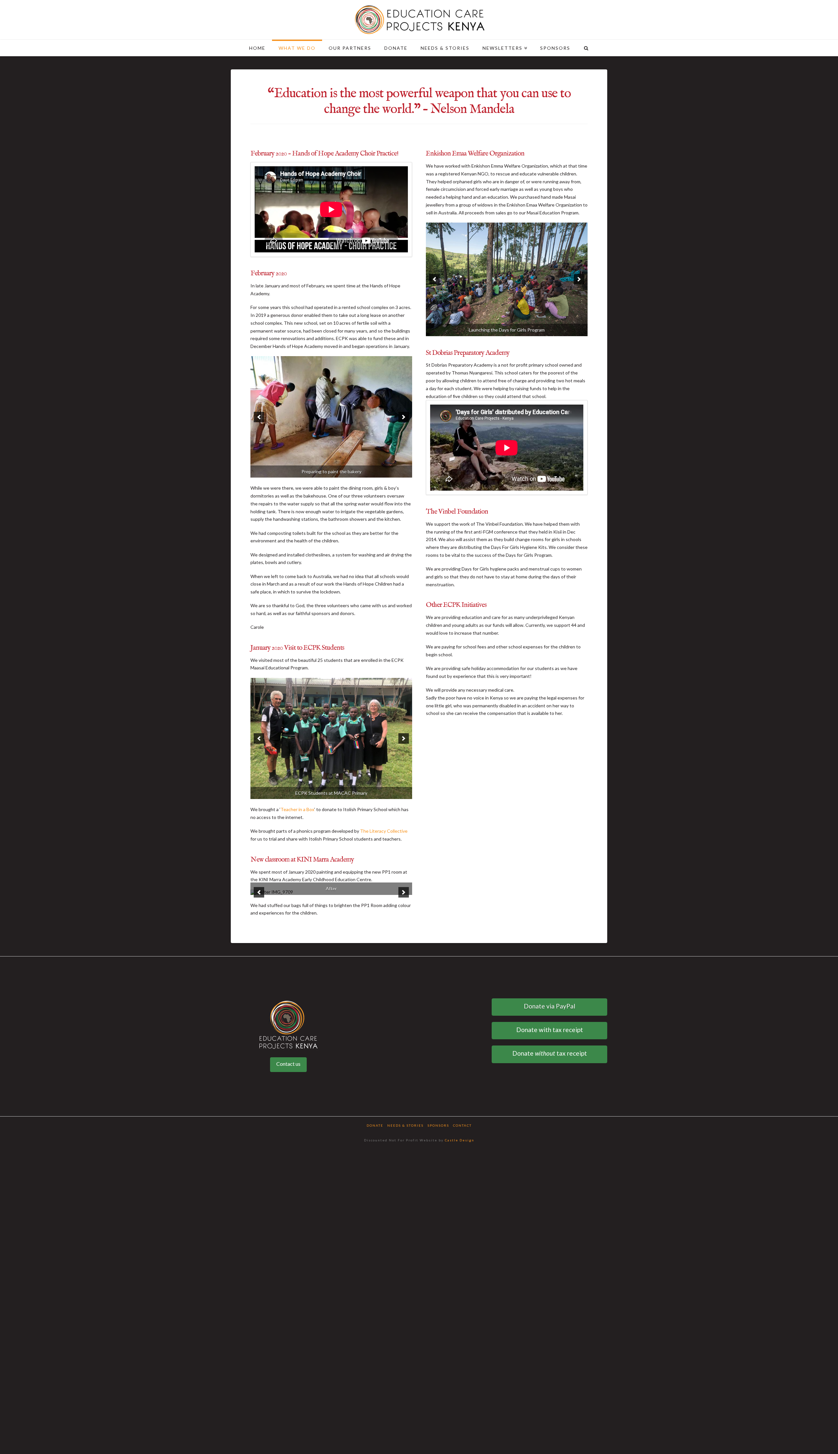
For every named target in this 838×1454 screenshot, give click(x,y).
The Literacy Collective (384, 715)
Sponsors (438, 1009)
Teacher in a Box (297, 693)
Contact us (288, 947)
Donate (375, 1009)
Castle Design (459, 1024)
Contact (462, 1009)
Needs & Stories (405, 1009)
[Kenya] (419, 19)
